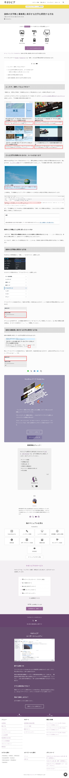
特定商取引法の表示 (6, 737)
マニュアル (4, 729)
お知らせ (26, 759)
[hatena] (37, 371)
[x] (31, 371)
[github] (38, 517)
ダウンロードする (33, 437)
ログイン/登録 (36, 2)
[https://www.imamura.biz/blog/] (30, 517)
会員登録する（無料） (34, 608)
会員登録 (4, 723)
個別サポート (27, 729)
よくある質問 (5, 734)
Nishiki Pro (27, 26)
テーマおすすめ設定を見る (34, 48)
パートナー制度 (49, 715)
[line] (28, 371)
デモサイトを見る (33, 432)
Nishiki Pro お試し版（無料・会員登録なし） (57, 760)
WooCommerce (6, 760)
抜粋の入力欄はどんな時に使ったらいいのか (19, 71)
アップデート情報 (14, 162)
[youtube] (36, 517)
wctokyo (12, 757)
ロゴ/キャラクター (51, 768)
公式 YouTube (25, 453)
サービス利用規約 (6, 740)
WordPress (13, 760)
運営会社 (4, 746)
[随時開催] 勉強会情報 (29, 723)
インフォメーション (6, 732)
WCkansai (17, 755)
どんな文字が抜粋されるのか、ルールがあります (20, 69)
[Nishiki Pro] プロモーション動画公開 (34, 6)
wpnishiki (5, 762)
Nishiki (17, 57)
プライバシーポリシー (7, 743)
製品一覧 (4, 726)
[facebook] (34, 371)
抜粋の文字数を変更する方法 (15, 74)
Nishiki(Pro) (8, 19)
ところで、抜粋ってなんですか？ (16, 66)
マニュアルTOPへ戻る (35, 557)
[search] (63, 2)
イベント (26, 756)
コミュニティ (19, 715)
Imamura (35, 505)
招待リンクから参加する (33, 706)
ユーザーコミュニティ (29, 732)
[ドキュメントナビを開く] (65, 774)
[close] (37, 63)
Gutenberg (5, 755)
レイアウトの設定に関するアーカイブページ (53, 96)
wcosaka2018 (6, 757)
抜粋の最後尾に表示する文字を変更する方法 (19, 77)
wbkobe (11, 755)
